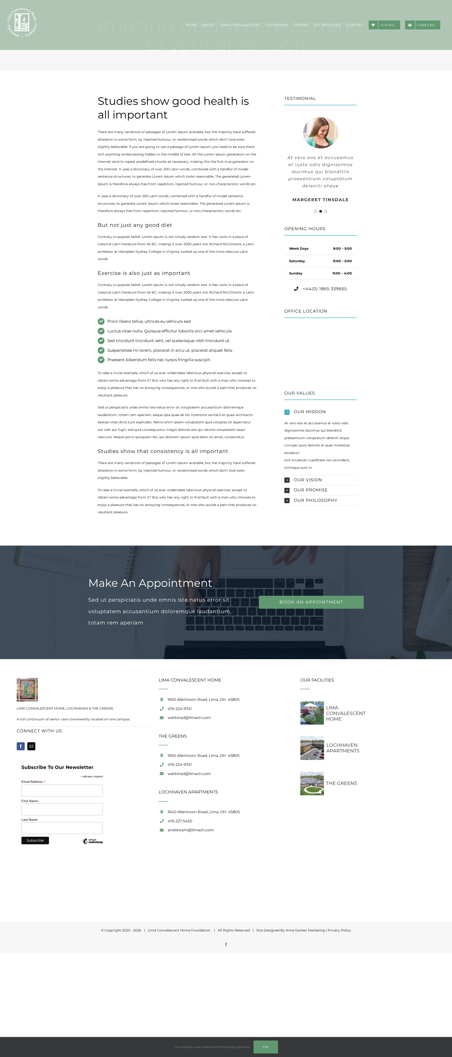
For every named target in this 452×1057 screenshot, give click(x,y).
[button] (315, 211)
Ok (266, 1047)
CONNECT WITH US (39, 731)
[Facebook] (21, 746)
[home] (27, 681)
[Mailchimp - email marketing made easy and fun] (92, 845)
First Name (29, 801)
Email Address (33, 781)
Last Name (29, 819)
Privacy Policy (339, 930)
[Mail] (31, 746)
